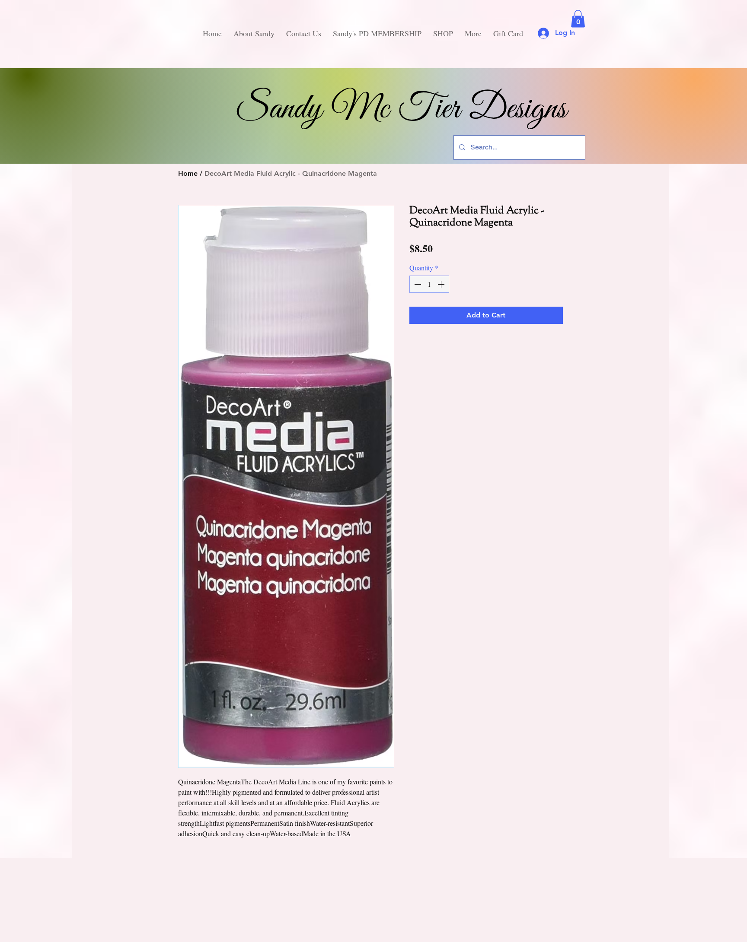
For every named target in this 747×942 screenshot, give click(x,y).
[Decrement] (417, 284)
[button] (578, 19)
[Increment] (442, 284)
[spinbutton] (429, 284)
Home (188, 173)
